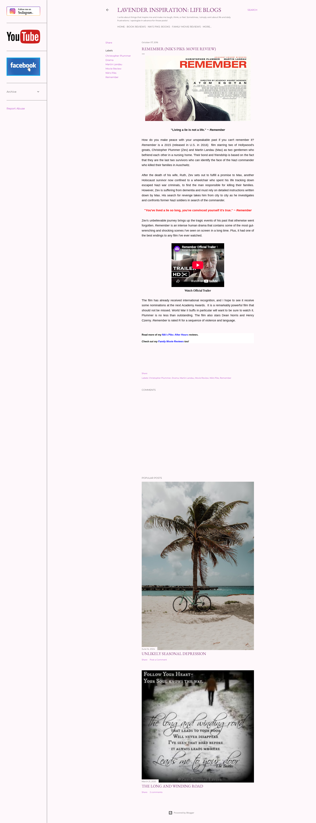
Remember (111, 77)
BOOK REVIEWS (136, 26)
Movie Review (113, 68)
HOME (121, 26)
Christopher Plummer (118, 55)
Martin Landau (113, 64)
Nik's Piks (110, 72)
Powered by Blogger (184, 812)
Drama (109, 60)
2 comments (156, 792)
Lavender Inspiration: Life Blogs (169, 10)
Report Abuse (16, 108)
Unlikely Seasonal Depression (174, 653)
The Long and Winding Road (172, 786)
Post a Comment (158, 659)
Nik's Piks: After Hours (175, 334)
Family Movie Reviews (171, 341)
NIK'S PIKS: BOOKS (159, 26)
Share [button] (108, 42)
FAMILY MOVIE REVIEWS (186, 26)
